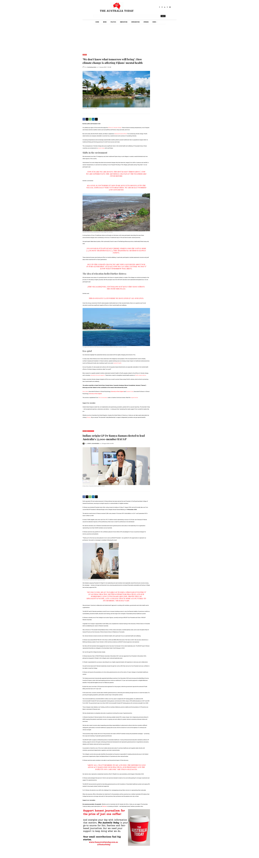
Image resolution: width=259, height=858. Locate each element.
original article (134, 397)
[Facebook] (159, 7)
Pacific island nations (140, 375)
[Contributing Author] (84, 67)
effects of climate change (114, 127)
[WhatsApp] (90, 119)
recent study (101, 148)
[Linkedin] (165, 7)
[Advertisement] (129, 39)
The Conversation (103, 397)
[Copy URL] (96, 119)
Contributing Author (92, 67)
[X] (167, 7)
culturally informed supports (97, 375)
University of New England (117, 391)
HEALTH (84, 54)
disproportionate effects (120, 133)
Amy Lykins (85, 391)
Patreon (89, 417)
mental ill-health (117, 363)
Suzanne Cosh (129, 391)
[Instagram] (162, 7)
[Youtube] (170, 7)
